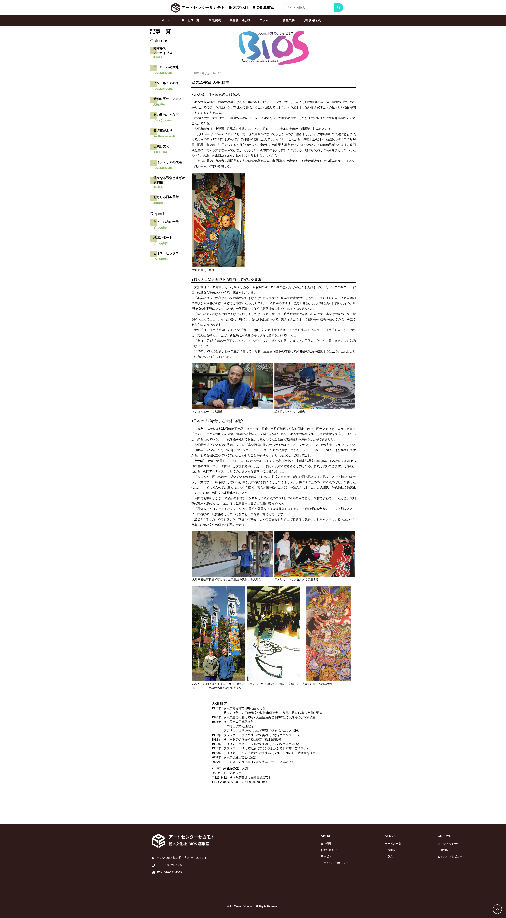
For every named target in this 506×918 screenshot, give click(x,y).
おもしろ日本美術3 (166, 197)
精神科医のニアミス (167, 99)
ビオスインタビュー (450, 856)
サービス (326, 856)
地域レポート (162, 237)
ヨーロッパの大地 (166, 67)
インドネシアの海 (166, 83)
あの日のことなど (166, 114)
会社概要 (289, 20)
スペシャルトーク (449, 843)
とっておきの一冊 (166, 221)
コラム (264, 20)
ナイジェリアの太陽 (167, 162)
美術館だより (162, 130)
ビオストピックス (166, 253)
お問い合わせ (313, 20)
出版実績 (215, 20)
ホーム (166, 20)
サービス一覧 (190, 20)
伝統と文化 (161, 146)
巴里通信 (443, 850)
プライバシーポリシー (334, 862)
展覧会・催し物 (240, 20)
